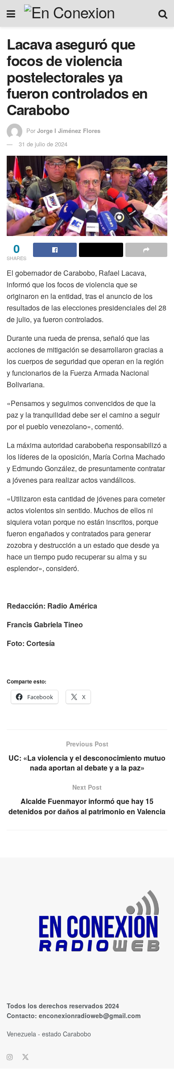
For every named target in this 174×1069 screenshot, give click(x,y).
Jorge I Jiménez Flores (68, 130)
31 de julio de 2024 (43, 144)
